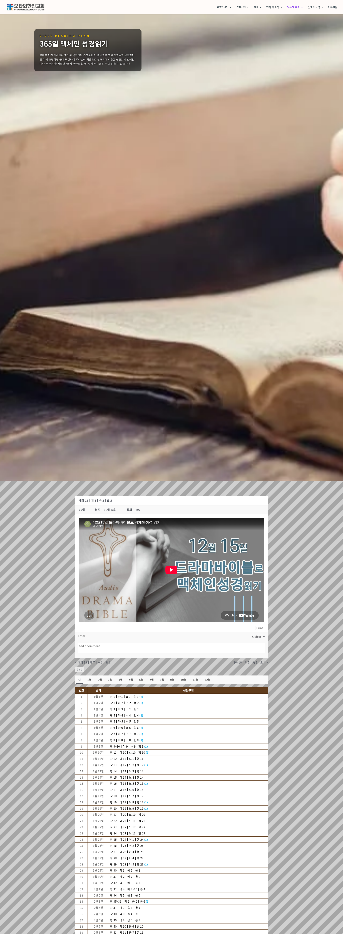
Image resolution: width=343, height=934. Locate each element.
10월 (184, 679)
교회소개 (241, 7)
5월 (131, 679)
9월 (172, 679)
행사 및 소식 (272, 7)
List (79, 669)
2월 (100, 679)
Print (259, 628)
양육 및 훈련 (293, 7)
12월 (207, 679)
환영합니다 (222, 7)
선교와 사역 (314, 7)
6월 (141, 679)
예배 (256, 7)
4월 (120, 679)
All (79, 679)
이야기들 (332, 7)
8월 (162, 679)
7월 (152, 679)
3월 (110, 679)
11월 (195, 679)
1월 (89, 679)
